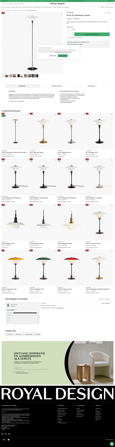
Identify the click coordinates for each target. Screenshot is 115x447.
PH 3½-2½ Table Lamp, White (93, 243)
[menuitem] (3, 7)
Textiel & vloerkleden (80, 414)
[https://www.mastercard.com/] (8, 440)
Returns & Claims (61, 411)
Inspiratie (59, 421)
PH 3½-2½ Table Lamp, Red (65, 289)
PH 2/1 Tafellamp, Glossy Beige (94, 198)
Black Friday (98, 416)
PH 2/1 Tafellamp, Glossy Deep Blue (39, 198)
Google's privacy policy (66, 52)
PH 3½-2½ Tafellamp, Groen (37, 289)
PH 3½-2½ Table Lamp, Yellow (9, 289)
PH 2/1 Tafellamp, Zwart (92, 152)
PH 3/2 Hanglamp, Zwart (8, 243)
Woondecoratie (79, 411)
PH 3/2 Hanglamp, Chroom (37, 243)
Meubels (78, 408)
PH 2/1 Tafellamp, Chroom (64, 152)
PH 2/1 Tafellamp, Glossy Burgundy (67, 198)
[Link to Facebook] (6, 434)
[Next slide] (61, 42)
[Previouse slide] (4, 42)
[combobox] (110, 1)
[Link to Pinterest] (3, 434)
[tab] (22, 86)
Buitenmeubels (79, 416)
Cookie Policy (60, 419)
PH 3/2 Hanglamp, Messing (65, 243)
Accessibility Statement (62, 422)
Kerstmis (97, 419)
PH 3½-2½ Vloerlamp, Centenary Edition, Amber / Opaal (14, 152)
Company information (62, 413)
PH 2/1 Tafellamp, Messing (36, 152)
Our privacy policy (58, 52)
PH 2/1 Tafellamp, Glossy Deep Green (11, 198)
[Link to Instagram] (9, 434)
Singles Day (98, 414)
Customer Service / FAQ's (62, 408)
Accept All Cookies (63, 55)
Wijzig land (4, 411)
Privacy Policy (60, 416)
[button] (110, 1)
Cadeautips (98, 411)
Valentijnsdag (98, 408)
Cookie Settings (52, 55)
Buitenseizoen (98, 413)
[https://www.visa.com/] (4, 440)
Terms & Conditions (61, 414)
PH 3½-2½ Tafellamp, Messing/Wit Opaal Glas (98, 289)
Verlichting (78, 413)
